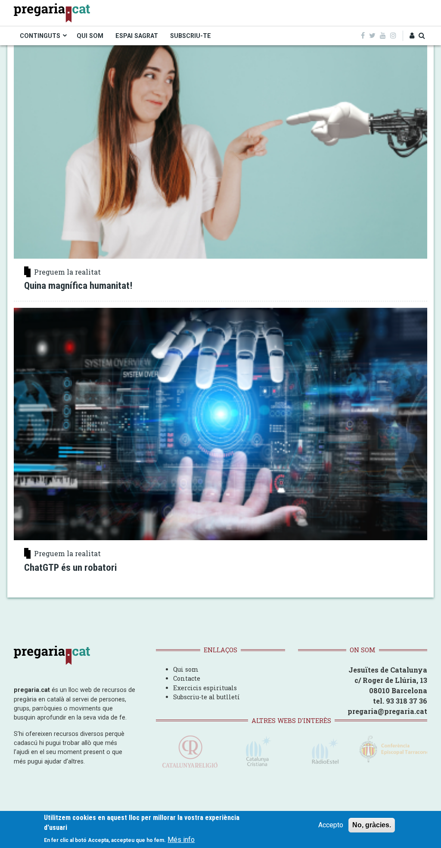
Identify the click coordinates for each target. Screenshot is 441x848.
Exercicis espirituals (205, 688)
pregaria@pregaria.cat (387, 711)
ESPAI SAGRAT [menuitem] (136, 35)
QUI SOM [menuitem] (90, 35)
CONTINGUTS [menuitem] (40, 35)
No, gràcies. (371, 825)
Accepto (330, 825)
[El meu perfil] (411, 36)
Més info (181, 839)
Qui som (186, 669)
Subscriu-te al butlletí (206, 697)
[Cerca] (421, 36)
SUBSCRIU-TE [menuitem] (190, 35)
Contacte (186, 678)
